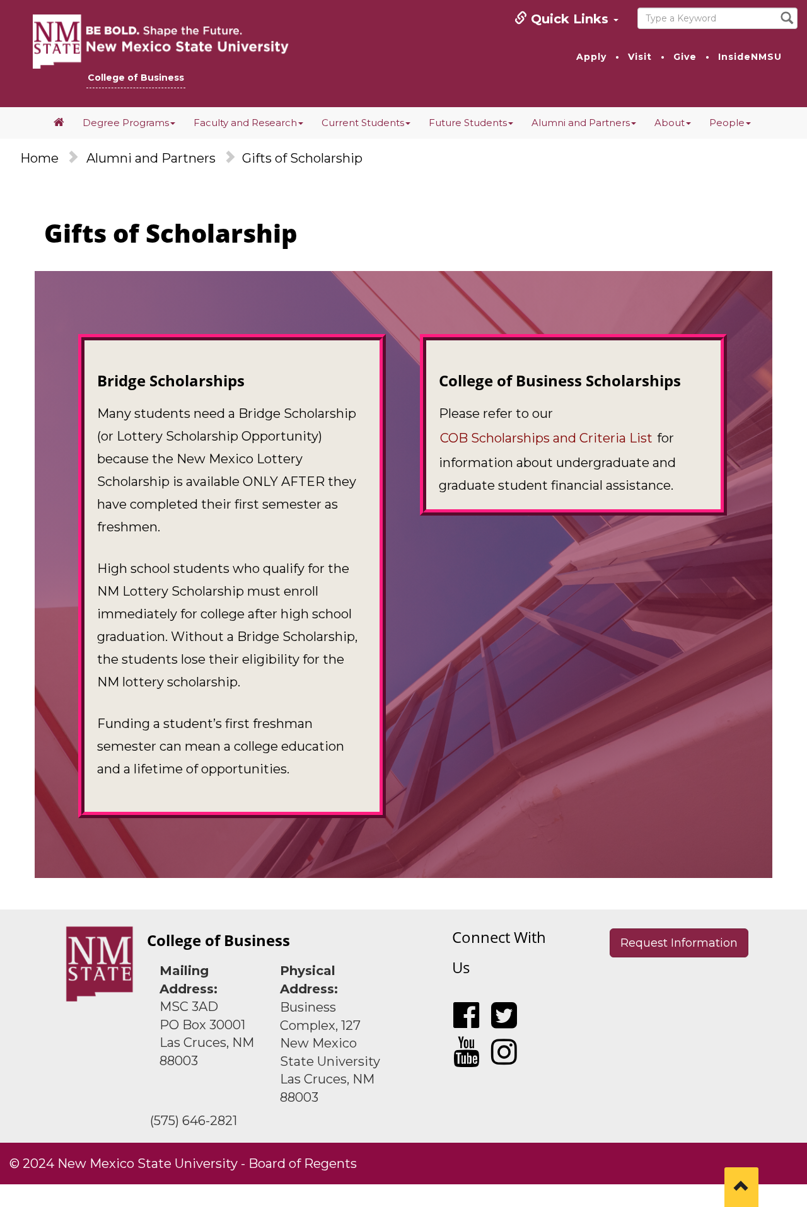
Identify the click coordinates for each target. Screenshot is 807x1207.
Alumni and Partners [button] (580, 123)
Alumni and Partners (151, 158)
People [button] (727, 123)
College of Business (136, 77)
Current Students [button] (363, 123)
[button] (59, 123)
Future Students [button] (468, 123)
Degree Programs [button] (126, 123)
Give (685, 56)
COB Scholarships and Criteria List (546, 438)
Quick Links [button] (569, 18)
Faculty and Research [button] (245, 123)
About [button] (669, 123)
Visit (640, 56)
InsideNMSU (750, 56)
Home (39, 158)
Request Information (679, 943)
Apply (591, 56)
